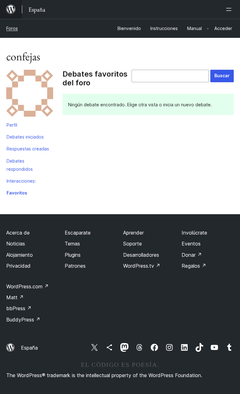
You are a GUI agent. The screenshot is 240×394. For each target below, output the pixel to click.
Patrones (75, 266)
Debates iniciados (25, 136)
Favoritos (17, 192)
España (29, 348)
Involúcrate (194, 233)
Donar (192, 255)
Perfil (12, 125)
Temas (72, 243)
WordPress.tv (141, 266)
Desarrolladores (141, 255)
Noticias (15, 243)
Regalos (194, 266)
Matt (15, 297)
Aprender (133, 233)
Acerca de (18, 233)
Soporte (132, 243)
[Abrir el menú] (230, 9)
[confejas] (29, 94)
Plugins (73, 255)
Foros (12, 28)
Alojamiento (19, 255)
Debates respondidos (20, 165)
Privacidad (18, 266)
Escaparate (78, 233)
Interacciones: (21, 181)
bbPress (19, 308)
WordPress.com (27, 286)
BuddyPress (23, 319)
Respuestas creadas (28, 148)
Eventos (191, 243)
